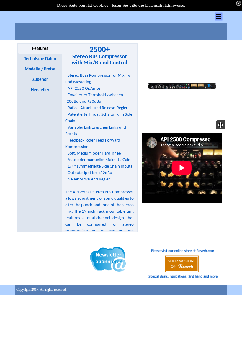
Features (40, 49)
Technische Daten (40, 59)
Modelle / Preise (40, 69)
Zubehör (40, 80)
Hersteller (40, 90)
